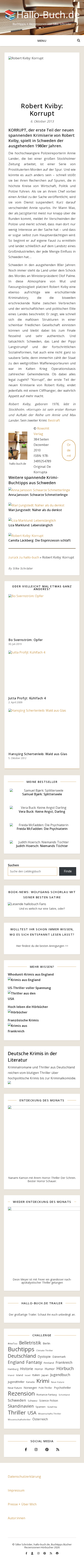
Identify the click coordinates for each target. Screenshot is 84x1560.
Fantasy (34, 1362)
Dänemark (59, 1356)
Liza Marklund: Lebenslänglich (30, 525)
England (16, 1362)
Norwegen (30, 1388)
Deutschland (22, 1356)
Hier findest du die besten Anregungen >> (42, 946)
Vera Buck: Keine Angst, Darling (42, 811)
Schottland (64, 1394)
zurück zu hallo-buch (23, 557)
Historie (26, 1368)
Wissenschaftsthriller (19, 1419)
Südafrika (52, 1406)
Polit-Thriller (45, 1388)
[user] (32, 1553)
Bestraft (54, 420)
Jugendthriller (16, 1382)
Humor (50, 1369)
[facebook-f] (27, 1553)
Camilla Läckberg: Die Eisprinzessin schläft (39, 540)
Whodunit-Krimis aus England (31, 974)
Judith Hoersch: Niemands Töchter (42, 846)
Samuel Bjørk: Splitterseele (42, 794)
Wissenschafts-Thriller (49, 1413)
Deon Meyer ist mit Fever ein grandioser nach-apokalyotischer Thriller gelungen (42, 1281)
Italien (36, 1375)
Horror (39, 1369)
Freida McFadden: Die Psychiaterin (42, 829)
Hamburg (13, 1369)
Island (19, 1375)
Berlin (46, 1343)
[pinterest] (44, 1553)
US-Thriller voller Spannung (29, 988)
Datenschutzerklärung (24, 1476)
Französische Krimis (23, 1020)
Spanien (41, 1406)
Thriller (17, 1412)
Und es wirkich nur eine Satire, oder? (42, 908)
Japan (45, 1375)
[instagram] (38, 1553)
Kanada (30, 1381)
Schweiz (33, 1400)
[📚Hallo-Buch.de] (42, 17)
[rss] (51, 1553)
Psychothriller (62, 1388)
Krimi (42, 1380)
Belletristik (30, 1343)
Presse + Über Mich (22, 1504)
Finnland (49, 1363)
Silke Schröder (23, 568)
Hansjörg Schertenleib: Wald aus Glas (37, 754)
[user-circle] (57, 1553)
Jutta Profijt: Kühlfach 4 (27, 698)
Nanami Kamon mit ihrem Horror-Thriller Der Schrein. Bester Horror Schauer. (42, 1179)
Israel (27, 1375)
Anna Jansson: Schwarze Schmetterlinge (38, 495)
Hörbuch (65, 1368)
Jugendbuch (60, 1374)
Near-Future (57, 1382)
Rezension (21, 1393)
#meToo (12, 1343)
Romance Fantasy (47, 1394)
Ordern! (69, 450)
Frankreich (64, 1362)
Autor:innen (16, 1518)
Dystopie (44, 1356)
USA (32, 1412)
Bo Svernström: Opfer (25, 640)
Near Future (15, 1388)
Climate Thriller (44, 1350)
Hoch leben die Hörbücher (28, 1007)
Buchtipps (21, 1349)
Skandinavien (21, 1406)
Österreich (40, 1419)
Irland (11, 1375)
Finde (68, 871)
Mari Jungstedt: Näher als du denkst (35, 510)
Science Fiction (48, 1400)
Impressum (16, 1490)
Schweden (17, 1400)
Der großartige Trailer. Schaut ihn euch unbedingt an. (42, 1314)
